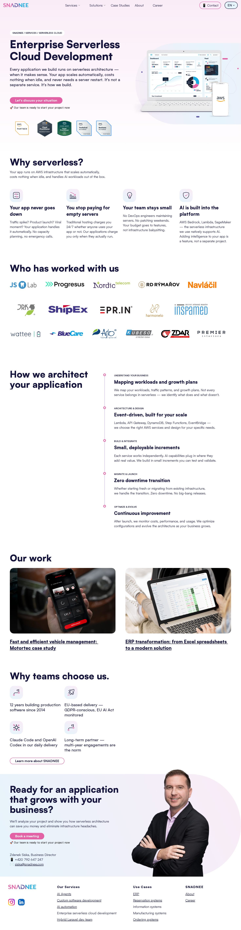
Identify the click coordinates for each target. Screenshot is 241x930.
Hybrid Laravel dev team (74, 919)
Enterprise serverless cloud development (86, 913)
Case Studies (120, 5)
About (139, 5)
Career (158, 5)
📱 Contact (210, 5)
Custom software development (79, 900)
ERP (136, 894)
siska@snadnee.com (29, 864)
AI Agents (64, 894)
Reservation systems (147, 900)
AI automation (67, 907)
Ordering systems (145, 919)
